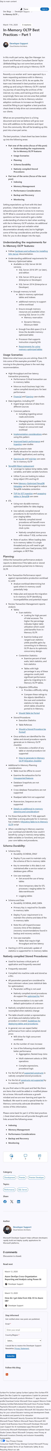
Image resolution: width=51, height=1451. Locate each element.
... (18, 14)
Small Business (12, 1424)
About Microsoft (18, 1432)
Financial (18, 396)
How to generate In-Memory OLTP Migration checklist (32, 759)
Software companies (36, 1429)
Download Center (12, 1401)
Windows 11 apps (32, 1398)
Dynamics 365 (31, 1418)
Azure (20, 1424)
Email (8, 1324)
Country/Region (12, 1335)
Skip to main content (8, 1)
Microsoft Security (17, 1418)
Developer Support (22, 11)
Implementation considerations (28, 434)
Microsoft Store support (29, 1401)
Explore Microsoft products (14, 1398)
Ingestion (18, 444)
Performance (9, 1189)
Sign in (44, 9)
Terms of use (18, 1446)
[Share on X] (12, 1202)
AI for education (26, 1415)
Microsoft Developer (31, 1424)
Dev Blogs (7, 11)
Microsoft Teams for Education (12, 1409)
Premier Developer (36, 1177)
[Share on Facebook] (5, 1202)
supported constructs (33, 1072)
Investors (11, 1435)
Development (9, 1177)
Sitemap (24, 1444)
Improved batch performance (27, 441)
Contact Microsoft (35, 1444)
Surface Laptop (15, 1392)
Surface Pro (4, 1392)
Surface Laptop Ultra (30, 1392)
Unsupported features (23, 778)
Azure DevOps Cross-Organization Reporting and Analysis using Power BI (23, 1278)
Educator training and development (30, 1412)
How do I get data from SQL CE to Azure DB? (24, 1299)
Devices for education (35, 1407)
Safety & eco (38, 1446)
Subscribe (11, 1356)
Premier (22, 1177)
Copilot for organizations (22, 1395)
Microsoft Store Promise (33, 1404)
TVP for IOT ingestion (23, 493)
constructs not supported (32, 1080)
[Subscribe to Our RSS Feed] (6, 1375)
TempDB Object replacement (21, 466)
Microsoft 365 (42, 1418)
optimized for (33, 996)
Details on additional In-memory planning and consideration (28, 810)
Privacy (45, 1444)
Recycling (3, 1449)
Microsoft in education (17, 1407)
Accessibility (39, 1435)
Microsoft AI (5, 1418)
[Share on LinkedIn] (18, 1202)
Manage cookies (6, 1446)
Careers (9, 1432)
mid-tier (32, 458)
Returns (43, 1401)
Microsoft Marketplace (19, 1429)
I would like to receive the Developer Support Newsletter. (23, 1347)
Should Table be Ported (29, 713)
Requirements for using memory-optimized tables (30, 348)
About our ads (13, 1449)
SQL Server (22, 1189)
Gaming (29, 396)
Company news (32, 1432)
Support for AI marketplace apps (18, 1426)
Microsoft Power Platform (10, 1421)
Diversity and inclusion (25, 1435)
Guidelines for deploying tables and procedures (24, 1022)
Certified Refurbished (15, 1404)
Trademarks (28, 1446)
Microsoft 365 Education (34, 1409)
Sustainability (5, 1438)
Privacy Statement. (22, 1348)
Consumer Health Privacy (10, 1444)
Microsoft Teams (27, 1421)
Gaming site (19, 458)
